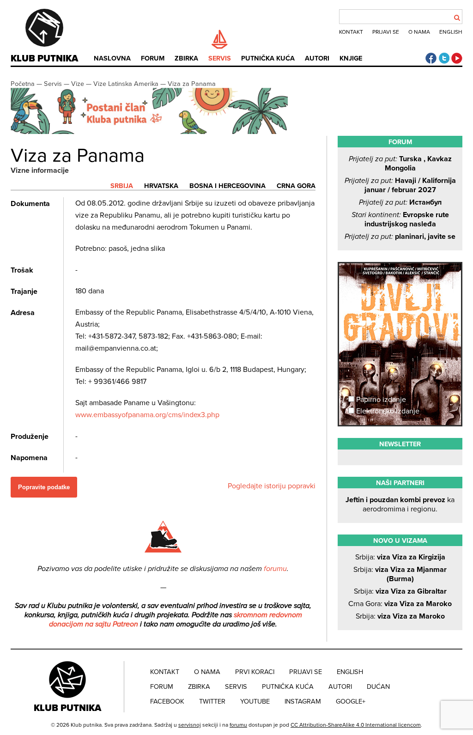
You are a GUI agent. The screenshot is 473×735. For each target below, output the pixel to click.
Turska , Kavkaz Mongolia (400, 163)
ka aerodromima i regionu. (400, 504)
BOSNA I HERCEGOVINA (227, 186)
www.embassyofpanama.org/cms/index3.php (147, 414)
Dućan (378, 687)
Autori (317, 58)
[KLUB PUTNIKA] (68, 686)
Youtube (255, 701)
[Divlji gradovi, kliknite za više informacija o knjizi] (400, 297)
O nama (419, 32)
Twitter (212, 701)
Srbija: (400, 557)
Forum (152, 58)
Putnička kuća (268, 58)
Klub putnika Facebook (431, 58)
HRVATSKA (161, 186)
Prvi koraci (254, 672)
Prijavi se (385, 32)
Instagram (303, 701)
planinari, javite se (400, 236)
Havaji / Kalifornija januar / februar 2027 (400, 185)
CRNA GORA (296, 186)
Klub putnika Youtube (456, 58)
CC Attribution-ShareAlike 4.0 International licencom (356, 725)
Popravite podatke (44, 487)
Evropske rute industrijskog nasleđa (400, 219)
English (450, 32)
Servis (219, 58)
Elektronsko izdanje (386, 411)
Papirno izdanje (380, 399)
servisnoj (189, 725)
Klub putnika (44, 58)
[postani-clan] (149, 132)
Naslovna (112, 58)
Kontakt (351, 32)
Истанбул (400, 202)
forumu (275, 568)
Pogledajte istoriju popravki (271, 486)
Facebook (167, 701)
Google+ (350, 701)
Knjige (351, 58)
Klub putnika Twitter (443, 58)
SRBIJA (121, 186)
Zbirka (186, 58)
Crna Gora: (400, 603)
